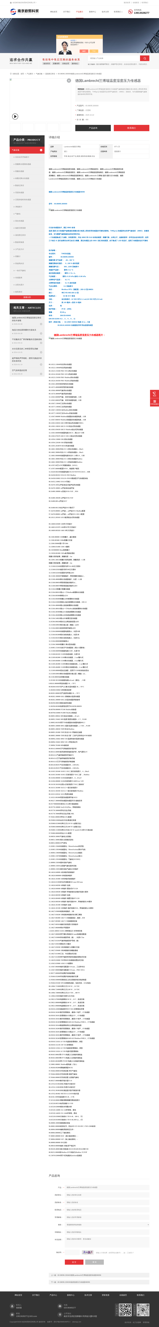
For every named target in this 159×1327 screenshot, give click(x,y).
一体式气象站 (20, 270)
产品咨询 (93, 128)
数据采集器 (19, 242)
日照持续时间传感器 (23, 200)
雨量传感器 (19, 171)
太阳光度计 (19, 285)
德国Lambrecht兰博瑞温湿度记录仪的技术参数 (26, 319)
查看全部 (27, 297)
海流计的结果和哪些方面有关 (24, 330)
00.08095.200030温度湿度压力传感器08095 (74, 1282)
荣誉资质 (105, 1295)
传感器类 (18, 278)
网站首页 (53, 12)
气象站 (17, 214)
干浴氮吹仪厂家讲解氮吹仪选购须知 (27, 339)
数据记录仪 (19, 185)
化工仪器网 (137, 1322)
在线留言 (136, 2)
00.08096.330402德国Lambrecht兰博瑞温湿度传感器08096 (79, 1275)
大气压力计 (19, 249)
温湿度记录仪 (50, 74)
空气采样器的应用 (19, 370)
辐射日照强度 (20, 228)
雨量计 (17, 256)
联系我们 (145, 2)
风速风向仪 (19, 263)
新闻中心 (92, 12)
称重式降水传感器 (22, 178)
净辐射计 (18, 207)
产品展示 (79, 12)
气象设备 (39, 74)
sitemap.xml (76, 1322)
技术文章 (105, 12)
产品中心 (53, 1295)
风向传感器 (19, 221)
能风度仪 (18, 292)
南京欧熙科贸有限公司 (27, 2)
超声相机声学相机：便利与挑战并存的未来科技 (27, 359)
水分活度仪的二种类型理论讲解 (25, 349)
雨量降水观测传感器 (23, 164)
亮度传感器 (19, 192)
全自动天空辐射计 (22, 157)
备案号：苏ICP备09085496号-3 (58, 1322)
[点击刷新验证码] (88, 1252)
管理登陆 (146, 1322)
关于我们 (66, 12)
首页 (22, 74)
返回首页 (127, 2)
